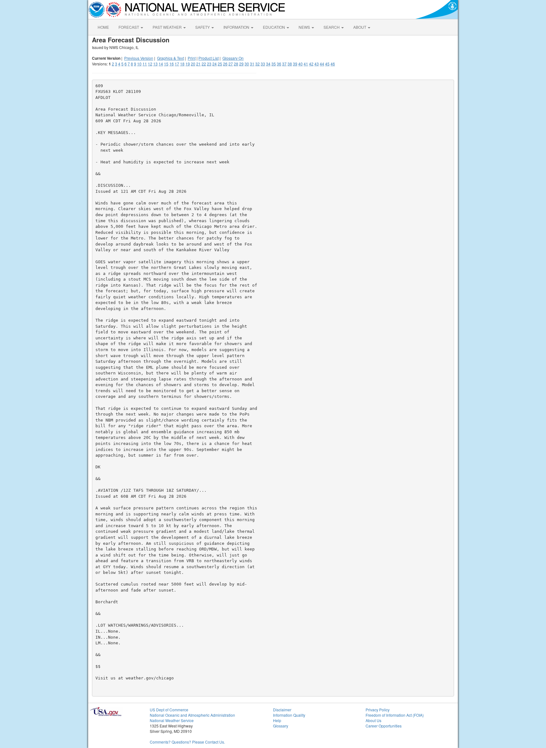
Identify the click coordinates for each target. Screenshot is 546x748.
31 (252, 63)
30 (247, 63)
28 (236, 63)
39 (295, 63)
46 (333, 63)
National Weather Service (172, 720)
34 (268, 63)
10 (139, 63)
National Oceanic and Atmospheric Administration (192, 715)
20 (193, 63)
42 (311, 63)
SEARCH (332, 27)
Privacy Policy (378, 709)
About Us (373, 720)
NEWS (305, 27)
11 (145, 63)
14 (161, 63)
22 (204, 63)
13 (155, 63)
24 (214, 63)
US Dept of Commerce (169, 709)
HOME (103, 27)
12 (150, 63)
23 (209, 63)
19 (187, 63)
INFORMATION (236, 27)
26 (225, 63)
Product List (208, 58)
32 (257, 63)
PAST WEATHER (168, 27)
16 (171, 63)
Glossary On (233, 58)
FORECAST (129, 27)
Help (277, 720)
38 (290, 63)
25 (220, 63)
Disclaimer (282, 709)
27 (230, 63)
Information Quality (289, 715)
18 (182, 63)
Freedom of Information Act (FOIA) (395, 715)
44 (322, 63)
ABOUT (360, 27)
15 (166, 63)
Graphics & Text (170, 58)
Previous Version (138, 58)
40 (300, 63)
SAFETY (203, 27)
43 (316, 63)
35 (273, 63)
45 (327, 63)
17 (177, 63)
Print (192, 58)
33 (263, 63)
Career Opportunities (384, 725)
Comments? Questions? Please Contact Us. (187, 742)
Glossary (280, 725)
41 (306, 63)
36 (279, 63)
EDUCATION (274, 27)
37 (284, 63)
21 (198, 63)
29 (241, 63)
